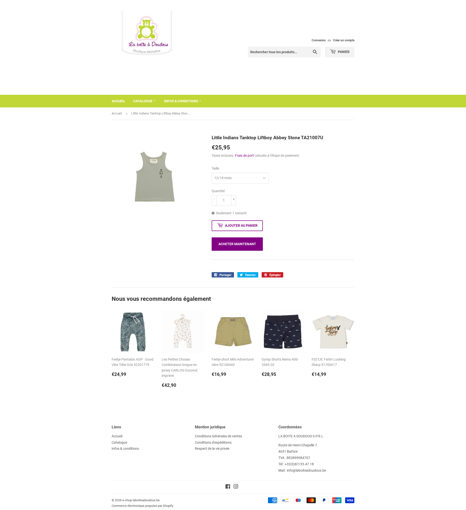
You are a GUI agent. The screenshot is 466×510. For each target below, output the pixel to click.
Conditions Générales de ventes (218, 436)
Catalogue (143, 101)
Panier (343, 52)
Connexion (319, 40)
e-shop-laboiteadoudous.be (141, 500)
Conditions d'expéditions (213, 442)
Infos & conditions (181, 101)
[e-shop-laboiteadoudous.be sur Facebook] (227, 487)
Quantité (218, 191)
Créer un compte (343, 40)
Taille (215, 168)
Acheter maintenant (237, 244)
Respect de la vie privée (212, 448)
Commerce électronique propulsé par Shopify (142, 506)
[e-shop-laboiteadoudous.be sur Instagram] (235, 487)
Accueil (118, 101)
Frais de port (244, 155)
